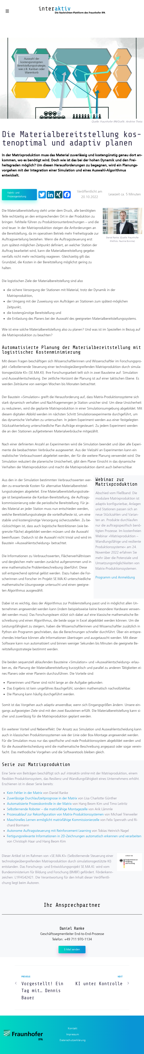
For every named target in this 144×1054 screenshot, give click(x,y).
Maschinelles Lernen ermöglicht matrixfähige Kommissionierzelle (53, 820)
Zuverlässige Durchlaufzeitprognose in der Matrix (42, 798)
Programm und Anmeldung (115, 577)
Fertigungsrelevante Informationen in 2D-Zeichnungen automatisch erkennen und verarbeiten (74, 836)
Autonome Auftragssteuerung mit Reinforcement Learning (49, 831)
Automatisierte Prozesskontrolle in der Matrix (39, 804)
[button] (7, 11)
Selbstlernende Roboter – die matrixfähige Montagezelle (47, 809)
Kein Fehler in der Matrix (24, 793)
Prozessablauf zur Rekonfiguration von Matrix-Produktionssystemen (55, 814)
